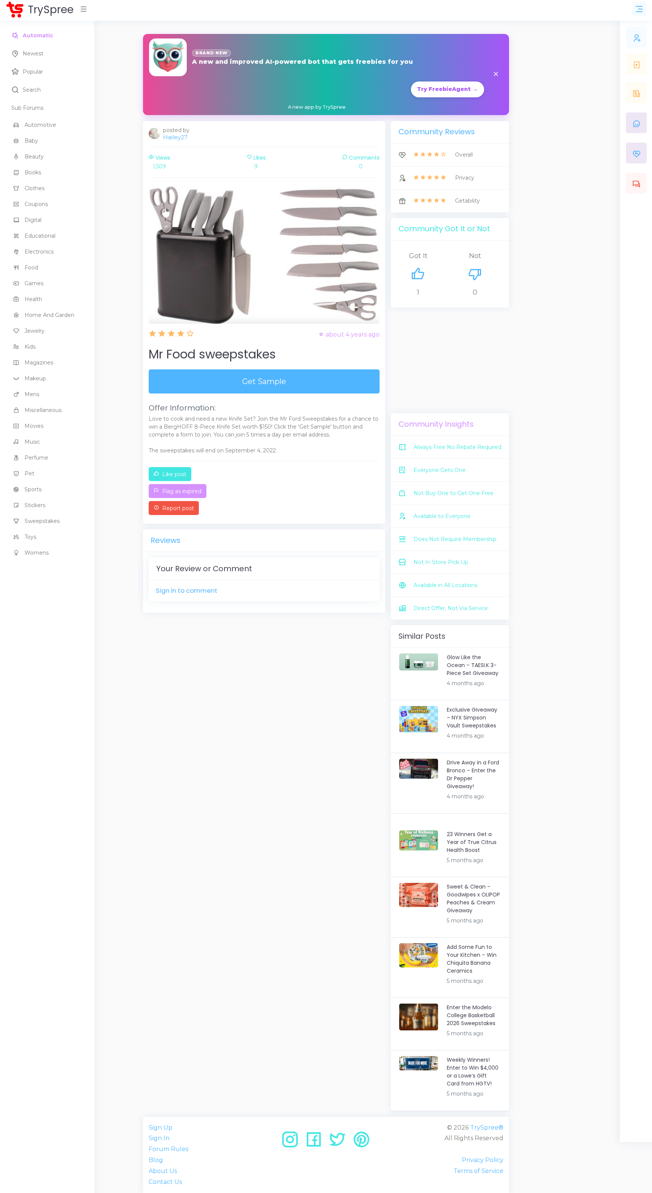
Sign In (159, 1138)
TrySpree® (486, 1127)
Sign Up (160, 1127)
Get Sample (264, 381)
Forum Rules (168, 1149)
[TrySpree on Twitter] (340, 1142)
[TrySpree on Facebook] (316, 1142)
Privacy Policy (482, 1160)
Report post (177, 508)
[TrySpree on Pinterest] (361, 1142)
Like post (173, 474)
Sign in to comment (186, 590)
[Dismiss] (496, 74)
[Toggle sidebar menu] (639, 9)
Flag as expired (181, 491)
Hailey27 (175, 137)
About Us (163, 1171)
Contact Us (165, 1181)
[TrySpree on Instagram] (292, 1142)
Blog (156, 1160)
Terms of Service (478, 1171)
